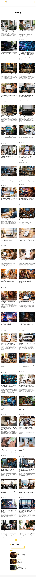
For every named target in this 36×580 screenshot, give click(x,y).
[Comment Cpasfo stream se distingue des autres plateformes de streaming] (27, 192)
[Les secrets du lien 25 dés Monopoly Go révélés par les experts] (27, 68)
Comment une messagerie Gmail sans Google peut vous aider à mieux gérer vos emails (26, 386)
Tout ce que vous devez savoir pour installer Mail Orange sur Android (8, 344)
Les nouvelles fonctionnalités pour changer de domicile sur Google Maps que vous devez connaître (26, 365)
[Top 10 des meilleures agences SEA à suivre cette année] (27, 525)
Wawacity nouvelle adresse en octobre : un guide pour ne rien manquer (9, 281)
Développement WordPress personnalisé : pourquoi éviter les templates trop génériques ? (26, 95)
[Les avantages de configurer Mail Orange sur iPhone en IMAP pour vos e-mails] (27, 233)
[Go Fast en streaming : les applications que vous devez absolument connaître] (9, 130)
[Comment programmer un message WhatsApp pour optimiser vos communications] (9, 379)
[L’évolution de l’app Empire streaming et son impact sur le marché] (9, 317)
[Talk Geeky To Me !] (6, 2)
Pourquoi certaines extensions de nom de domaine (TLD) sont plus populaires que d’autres (9, 511)
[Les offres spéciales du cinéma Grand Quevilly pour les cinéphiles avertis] (13, 555)
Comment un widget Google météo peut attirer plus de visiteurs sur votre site (9, 199)
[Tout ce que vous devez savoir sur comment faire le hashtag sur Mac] (27, 421)
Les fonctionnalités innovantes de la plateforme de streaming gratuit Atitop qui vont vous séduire (9, 178)
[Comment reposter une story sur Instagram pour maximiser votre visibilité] (27, 442)
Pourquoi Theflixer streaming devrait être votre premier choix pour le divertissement (26, 281)
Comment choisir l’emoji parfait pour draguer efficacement (21, 562)
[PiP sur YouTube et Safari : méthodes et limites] (27, 337)
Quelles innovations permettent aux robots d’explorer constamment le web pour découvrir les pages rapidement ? (27, 53)
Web (19, 39)
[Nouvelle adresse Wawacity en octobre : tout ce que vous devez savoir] (9, 68)
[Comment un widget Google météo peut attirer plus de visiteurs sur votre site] (9, 192)
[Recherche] (32, 2)
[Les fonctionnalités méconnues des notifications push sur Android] (27, 150)
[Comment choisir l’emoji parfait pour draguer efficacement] (13, 561)
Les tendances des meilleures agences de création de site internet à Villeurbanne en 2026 (27, 511)
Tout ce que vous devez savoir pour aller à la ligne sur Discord (8, 116)
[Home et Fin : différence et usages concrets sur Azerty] (27, 110)
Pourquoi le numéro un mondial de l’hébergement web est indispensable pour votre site (8, 470)
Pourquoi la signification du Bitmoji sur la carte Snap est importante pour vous (9, 302)
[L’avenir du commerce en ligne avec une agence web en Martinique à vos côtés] (9, 401)
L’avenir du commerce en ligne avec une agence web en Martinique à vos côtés (8, 408)
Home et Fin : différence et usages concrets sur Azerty (26, 116)
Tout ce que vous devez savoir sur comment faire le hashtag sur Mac (26, 428)
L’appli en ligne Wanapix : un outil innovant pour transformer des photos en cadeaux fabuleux (9, 95)
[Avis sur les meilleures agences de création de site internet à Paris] (9, 525)
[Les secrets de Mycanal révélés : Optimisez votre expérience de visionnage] (9, 358)
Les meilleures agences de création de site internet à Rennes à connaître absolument (26, 470)
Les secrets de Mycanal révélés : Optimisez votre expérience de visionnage (7, 365)
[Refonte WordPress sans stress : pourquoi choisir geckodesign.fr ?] (9, 25)
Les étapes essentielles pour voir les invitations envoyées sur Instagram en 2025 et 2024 (9, 428)
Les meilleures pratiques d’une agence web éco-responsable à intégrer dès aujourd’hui (27, 408)
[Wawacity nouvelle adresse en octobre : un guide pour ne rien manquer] (9, 274)
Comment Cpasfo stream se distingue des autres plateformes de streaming (26, 199)
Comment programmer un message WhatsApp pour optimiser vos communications (8, 386)
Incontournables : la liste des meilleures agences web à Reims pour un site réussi (8, 491)
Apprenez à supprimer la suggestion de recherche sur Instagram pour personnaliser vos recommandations (27, 260)
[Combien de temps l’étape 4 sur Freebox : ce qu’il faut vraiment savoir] (9, 213)
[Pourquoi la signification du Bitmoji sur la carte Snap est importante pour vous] (9, 295)
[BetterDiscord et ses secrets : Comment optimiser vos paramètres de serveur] (9, 46)
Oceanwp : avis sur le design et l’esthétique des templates (7, 240)
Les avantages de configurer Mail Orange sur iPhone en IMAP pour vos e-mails (27, 240)
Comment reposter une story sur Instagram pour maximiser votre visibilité (25, 449)
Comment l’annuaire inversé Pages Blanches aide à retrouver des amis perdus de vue (8, 260)
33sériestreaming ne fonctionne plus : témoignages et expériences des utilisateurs (26, 220)
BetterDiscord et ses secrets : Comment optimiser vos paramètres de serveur (9, 53)
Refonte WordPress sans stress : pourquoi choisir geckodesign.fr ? (7, 31)
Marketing (19, 559)
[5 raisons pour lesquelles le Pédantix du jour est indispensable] (9, 150)
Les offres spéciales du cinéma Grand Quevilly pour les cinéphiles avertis (21, 555)
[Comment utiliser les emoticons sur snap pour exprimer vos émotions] (9, 442)
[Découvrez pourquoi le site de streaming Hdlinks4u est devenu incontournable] (27, 171)
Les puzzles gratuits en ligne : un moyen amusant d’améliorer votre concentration (27, 32)
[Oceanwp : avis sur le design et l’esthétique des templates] (9, 233)
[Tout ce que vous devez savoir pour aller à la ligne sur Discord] (9, 110)
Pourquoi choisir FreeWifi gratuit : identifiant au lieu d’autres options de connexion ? (26, 302)
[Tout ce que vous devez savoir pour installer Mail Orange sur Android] (9, 337)
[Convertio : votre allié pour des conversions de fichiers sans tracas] (27, 130)
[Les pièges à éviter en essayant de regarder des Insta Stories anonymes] (27, 317)
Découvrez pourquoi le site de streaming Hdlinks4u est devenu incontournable (25, 178)
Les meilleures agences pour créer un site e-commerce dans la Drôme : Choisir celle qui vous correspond (26, 491)
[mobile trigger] (1, 2)
